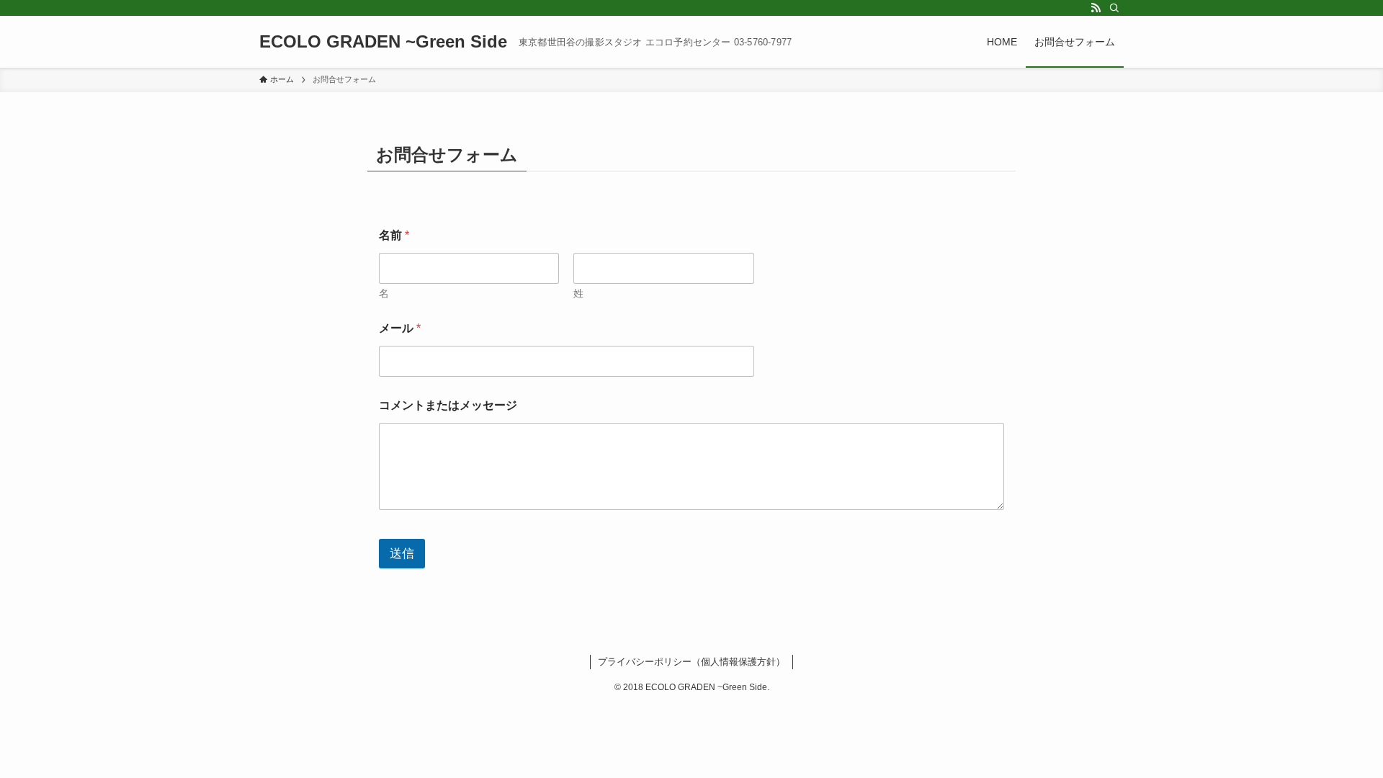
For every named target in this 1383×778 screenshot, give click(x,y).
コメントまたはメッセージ (448, 405)
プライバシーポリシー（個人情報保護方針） (691, 661)
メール (400, 328)
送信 (402, 553)
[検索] (1114, 8)
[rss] (1095, 8)
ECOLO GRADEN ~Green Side (383, 41)
